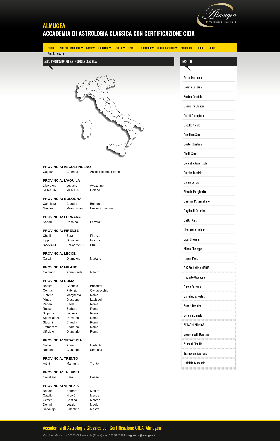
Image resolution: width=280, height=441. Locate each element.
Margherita (73, 295)
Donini (47, 404)
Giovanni (72, 240)
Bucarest (96, 286)
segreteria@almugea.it (141, 435)
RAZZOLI (49, 244)
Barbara (71, 308)
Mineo (47, 299)
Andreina (72, 327)
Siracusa (96, 349)
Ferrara (95, 222)
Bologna (96, 203)
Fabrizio (72, 290)
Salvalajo (49, 409)
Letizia (70, 404)
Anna (70, 345)
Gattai (47, 345)
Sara (69, 235)
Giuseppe (73, 299)
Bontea (48, 286)
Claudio (71, 203)
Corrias (48, 290)
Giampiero (73, 258)
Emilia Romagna (101, 208)
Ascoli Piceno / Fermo (105, 171)
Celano (95, 190)
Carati (47, 258)
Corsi (89, 47)
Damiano (72, 317)
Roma (94, 295)
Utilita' (118, 47)
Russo (47, 308)
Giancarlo (73, 331)
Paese (94, 377)
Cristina (71, 400)
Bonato (48, 391)
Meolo (94, 404)
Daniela (71, 313)
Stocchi (48, 322)
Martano (95, 258)
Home (51, 47)
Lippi (46, 240)
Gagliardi (49, 171)
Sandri (47, 222)
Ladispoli (96, 299)
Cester (47, 400)
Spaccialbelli (51, 317)
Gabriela (72, 286)
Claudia (71, 322)
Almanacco (187, 47)
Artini (46, 363)
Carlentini (96, 345)
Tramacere (50, 327)
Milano (94, 272)
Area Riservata (56, 53)
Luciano (71, 185)
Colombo (49, 272)
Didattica (103, 47)
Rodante (48, 349)
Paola (70, 304)
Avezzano (97, 185)
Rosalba (72, 222)
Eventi (131, 47)
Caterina (72, 171)
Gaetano (48, 208)
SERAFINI (50, 190)
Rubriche (146, 47)
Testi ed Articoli (166, 47)
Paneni (48, 304)
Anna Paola (74, 272)
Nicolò (70, 395)
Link (200, 47)
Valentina (72, 409)
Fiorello (48, 295)
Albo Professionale (70, 47)
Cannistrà (49, 203)
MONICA (72, 190)
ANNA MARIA (76, 244)
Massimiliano (75, 208)
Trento (94, 363)
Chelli (47, 235)
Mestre (94, 391)
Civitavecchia (99, 290)
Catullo (48, 395)
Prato (93, 244)
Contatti (213, 47)
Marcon (95, 400)
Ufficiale (48, 331)
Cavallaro (49, 377)
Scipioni (48, 313)
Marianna (72, 363)
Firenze (95, 235)
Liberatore (50, 185)
